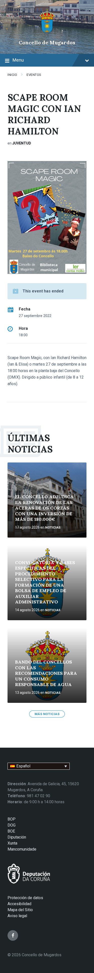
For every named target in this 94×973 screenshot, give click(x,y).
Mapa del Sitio (20, 909)
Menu (18, 60)
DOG (12, 825)
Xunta (12, 843)
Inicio (12, 75)
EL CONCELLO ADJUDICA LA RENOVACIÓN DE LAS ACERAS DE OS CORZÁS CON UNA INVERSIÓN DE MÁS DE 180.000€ (44, 508)
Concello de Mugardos (47, 42)
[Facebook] (13, 935)
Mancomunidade (22, 849)
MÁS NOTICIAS (47, 714)
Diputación (17, 837)
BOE (11, 831)
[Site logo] (47, 34)
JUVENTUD (21, 143)
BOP (12, 819)
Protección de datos (25, 897)
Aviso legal (17, 915)
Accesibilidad (19, 903)
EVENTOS (34, 75)
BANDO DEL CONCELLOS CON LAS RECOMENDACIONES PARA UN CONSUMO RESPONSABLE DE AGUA (46, 673)
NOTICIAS (52, 527)
